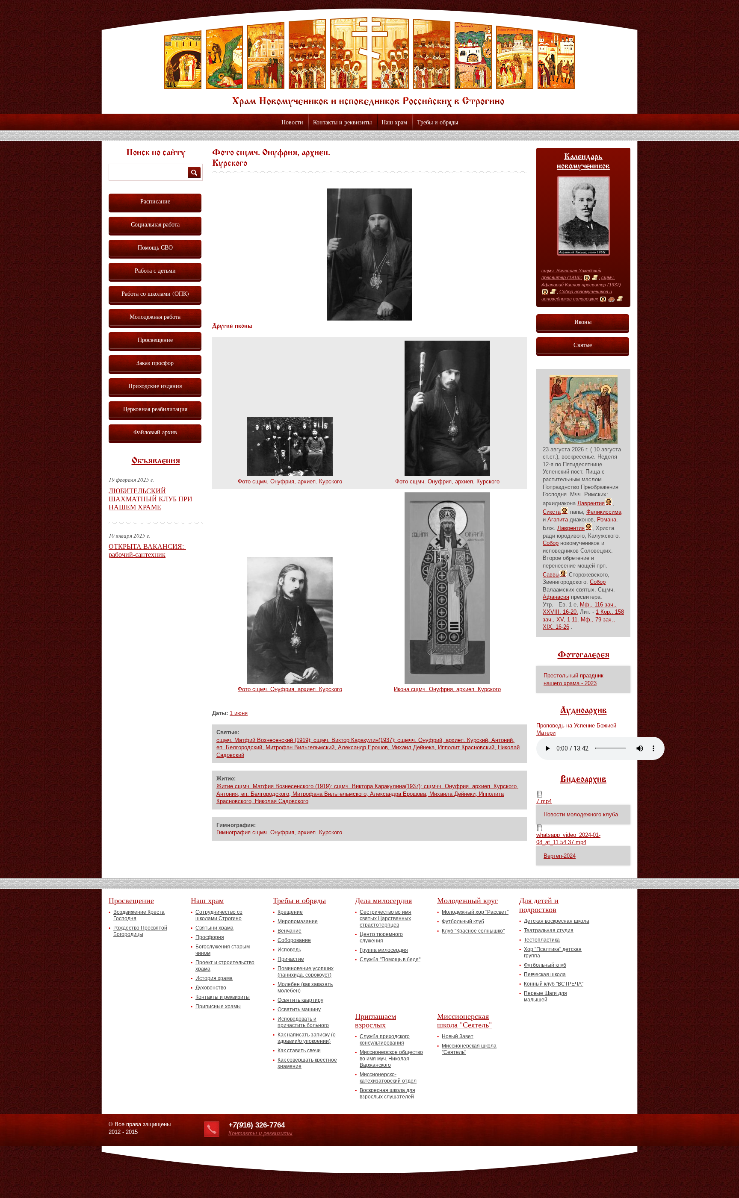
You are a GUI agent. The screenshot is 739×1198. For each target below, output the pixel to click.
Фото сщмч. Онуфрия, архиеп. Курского (290, 481)
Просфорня (209, 937)
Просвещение (155, 340)
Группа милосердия (384, 950)
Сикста (552, 512)
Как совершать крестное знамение (307, 1063)
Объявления (156, 461)
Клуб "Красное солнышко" (473, 931)
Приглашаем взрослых (375, 1020)
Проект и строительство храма (224, 966)
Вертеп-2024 (560, 856)
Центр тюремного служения (381, 937)
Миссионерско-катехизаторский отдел (388, 1077)
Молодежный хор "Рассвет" (475, 912)
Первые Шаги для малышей (545, 996)
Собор (551, 543)
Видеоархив (583, 779)
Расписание (155, 201)
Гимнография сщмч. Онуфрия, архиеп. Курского (279, 832)
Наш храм (394, 122)
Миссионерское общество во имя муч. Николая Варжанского (391, 1058)
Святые (582, 345)
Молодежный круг (467, 900)
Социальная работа (155, 224)
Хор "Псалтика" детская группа (553, 952)
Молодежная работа (155, 316)
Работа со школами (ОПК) (155, 293)
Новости (292, 122)
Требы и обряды (437, 122)
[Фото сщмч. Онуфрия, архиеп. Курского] (369, 318)
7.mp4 (544, 801)
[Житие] (595, 277)
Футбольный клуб (463, 921)
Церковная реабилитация (155, 409)
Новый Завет (457, 1036)
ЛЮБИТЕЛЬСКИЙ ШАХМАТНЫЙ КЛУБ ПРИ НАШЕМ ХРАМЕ (150, 498)
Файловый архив (155, 432)
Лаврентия (591, 503)
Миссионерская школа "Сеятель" (464, 1020)
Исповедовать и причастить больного (303, 1022)
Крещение (290, 912)
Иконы (582, 322)
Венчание (290, 931)
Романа (606, 519)
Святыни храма (214, 928)
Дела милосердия (383, 900)
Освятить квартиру (300, 1000)
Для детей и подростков (539, 904)
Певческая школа (545, 974)
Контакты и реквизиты (342, 122)
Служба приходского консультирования (385, 1039)
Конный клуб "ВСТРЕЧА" (553, 984)
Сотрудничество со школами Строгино (218, 915)
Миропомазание (298, 921)
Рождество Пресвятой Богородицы (140, 931)
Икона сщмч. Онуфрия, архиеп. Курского (447, 689)
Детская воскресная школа (556, 921)
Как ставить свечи (299, 1051)
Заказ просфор (155, 363)
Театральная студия (548, 930)
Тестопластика (542, 940)
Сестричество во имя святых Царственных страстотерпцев (385, 918)
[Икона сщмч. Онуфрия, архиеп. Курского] (447, 682)
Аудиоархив (583, 710)
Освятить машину (299, 1010)
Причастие (291, 959)
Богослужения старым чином (222, 950)
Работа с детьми (155, 270)
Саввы (551, 574)
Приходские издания (155, 386)
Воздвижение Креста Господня (139, 915)
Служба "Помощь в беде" (390, 960)
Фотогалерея (583, 655)
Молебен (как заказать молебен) (305, 987)
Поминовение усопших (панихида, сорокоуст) (306, 971)
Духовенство (210, 988)
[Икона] (586, 277)
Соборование (294, 940)
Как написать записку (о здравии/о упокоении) (307, 1038)
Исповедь (289, 950)
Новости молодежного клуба (581, 814)
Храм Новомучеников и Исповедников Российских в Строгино (369, 62)
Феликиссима (603, 512)
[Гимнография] (611, 299)
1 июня (239, 713)
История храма (214, 978)
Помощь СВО (155, 247)
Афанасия (556, 597)
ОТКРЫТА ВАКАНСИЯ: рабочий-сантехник (147, 550)
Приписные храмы (218, 1007)
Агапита (557, 519)
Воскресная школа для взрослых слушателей (387, 1093)
